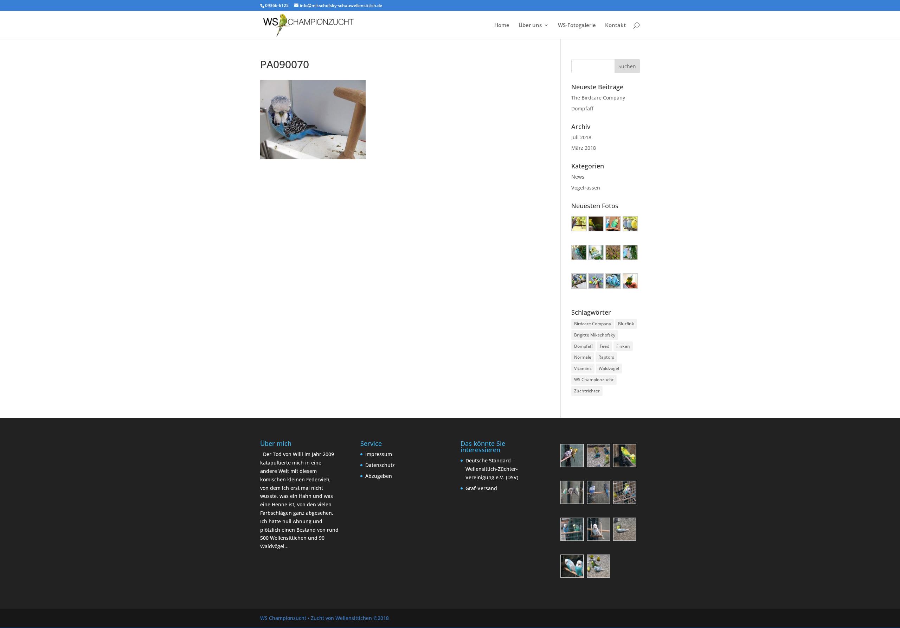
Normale (582, 357)
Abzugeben (378, 476)
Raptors (606, 357)
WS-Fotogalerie (577, 25)
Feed (604, 346)
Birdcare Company (592, 324)
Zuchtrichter (587, 391)
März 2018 (583, 148)
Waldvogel (609, 368)
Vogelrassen (585, 187)
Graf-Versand (481, 488)
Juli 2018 (581, 137)
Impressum (378, 454)
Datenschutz (380, 465)
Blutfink (626, 324)
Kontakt (615, 25)
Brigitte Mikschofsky (594, 335)
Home (501, 25)
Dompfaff (582, 108)
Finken (623, 346)
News (577, 176)
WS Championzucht (594, 380)
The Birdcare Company (598, 97)
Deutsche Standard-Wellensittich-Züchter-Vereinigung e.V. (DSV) (491, 469)
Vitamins (583, 368)
